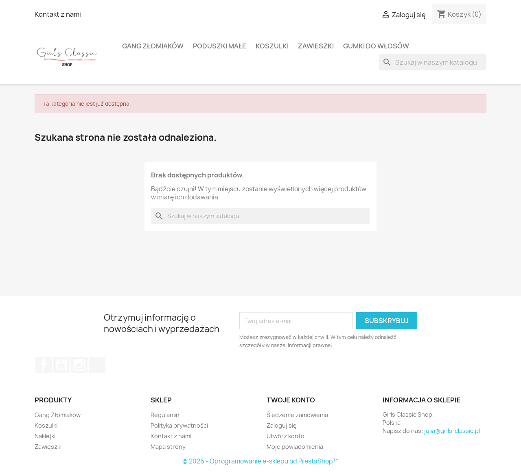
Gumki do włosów (376, 46)
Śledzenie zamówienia (297, 415)
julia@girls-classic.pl (452, 431)
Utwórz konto (285, 436)
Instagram (79, 365)
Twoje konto (291, 400)
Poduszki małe (219, 46)
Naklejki (45, 436)
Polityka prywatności (179, 425)
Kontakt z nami (58, 14)
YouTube (61, 365)
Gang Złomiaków (153, 46)
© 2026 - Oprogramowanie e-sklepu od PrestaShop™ (260, 461)
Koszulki (272, 46)
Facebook (43, 365)
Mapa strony (168, 446)
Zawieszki (316, 46)
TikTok (97, 365)
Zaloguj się (282, 425)
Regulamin (165, 415)
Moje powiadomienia (295, 446)
